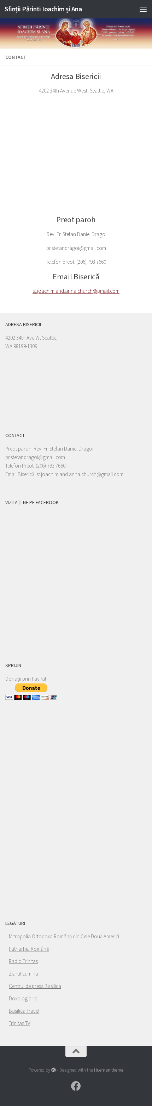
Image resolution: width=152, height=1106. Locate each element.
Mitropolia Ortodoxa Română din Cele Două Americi (64, 936)
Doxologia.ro (23, 998)
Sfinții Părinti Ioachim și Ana (43, 9)
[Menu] (143, 9)
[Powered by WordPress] (53, 1070)
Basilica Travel (24, 1010)
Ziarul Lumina (23, 973)
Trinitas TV (19, 1023)
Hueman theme (108, 1070)
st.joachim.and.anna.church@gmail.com (76, 290)
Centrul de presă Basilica (35, 986)
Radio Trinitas (23, 961)
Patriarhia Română (29, 948)
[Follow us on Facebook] (76, 1086)
